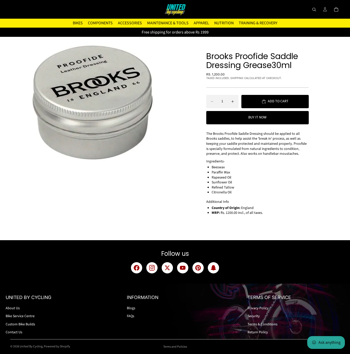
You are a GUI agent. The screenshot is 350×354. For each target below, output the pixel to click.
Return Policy (258, 332)
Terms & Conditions (262, 324)
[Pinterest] (198, 267)
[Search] (314, 9)
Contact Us (14, 332)
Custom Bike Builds (20, 324)
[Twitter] (167, 267)
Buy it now (257, 117)
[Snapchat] (213, 267)
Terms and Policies (175, 347)
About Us (13, 308)
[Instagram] (152, 267)
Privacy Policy (258, 308)
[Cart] (336, 9)
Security (254, 316)
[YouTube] (182, 267)
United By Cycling (31, 346)
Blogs (131, 308)
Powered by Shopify (57, 346)
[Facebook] (136, 267)
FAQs (130, 316)
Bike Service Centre (20, 316)
